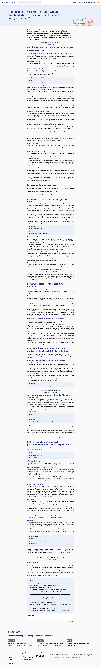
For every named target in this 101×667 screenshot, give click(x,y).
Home (9, 656)
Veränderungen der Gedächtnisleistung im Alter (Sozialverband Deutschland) (48, 592)
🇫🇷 (98, 3)
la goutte (33, 231)
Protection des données (27, 657)
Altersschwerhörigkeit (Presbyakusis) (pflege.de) (41, 583)
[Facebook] (37, 656)
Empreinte (24, 656)
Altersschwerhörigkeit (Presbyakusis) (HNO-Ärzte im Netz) (43, 585)
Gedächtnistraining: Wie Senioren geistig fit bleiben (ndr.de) (44, 598)
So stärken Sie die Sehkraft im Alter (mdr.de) (40, 587)
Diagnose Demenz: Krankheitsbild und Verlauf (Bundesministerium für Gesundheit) (49, 611)
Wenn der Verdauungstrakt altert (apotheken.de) (41, 600)
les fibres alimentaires (61, 408)
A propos (93, 3)
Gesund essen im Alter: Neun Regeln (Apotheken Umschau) (44, 602)
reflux (34, 384)
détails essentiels (66, 253)
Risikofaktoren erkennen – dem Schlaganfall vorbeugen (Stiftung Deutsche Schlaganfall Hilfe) (50, 605)
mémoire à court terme (47, 305)
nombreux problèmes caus (48, 115)
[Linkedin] (40, 656)
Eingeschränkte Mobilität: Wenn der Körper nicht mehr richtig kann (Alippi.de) (48, 590)
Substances (87, 3)
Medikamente (68, 3)
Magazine (80, 3)
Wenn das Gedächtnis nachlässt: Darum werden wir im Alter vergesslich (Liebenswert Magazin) (50, 595)
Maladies (75, 3)
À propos (10, 659)
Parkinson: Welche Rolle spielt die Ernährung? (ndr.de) (43, 608)
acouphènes (34, 102)
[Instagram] (43, 656)
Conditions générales (27, 659)
